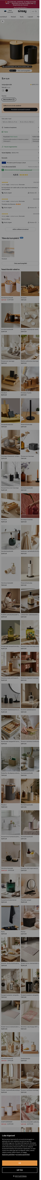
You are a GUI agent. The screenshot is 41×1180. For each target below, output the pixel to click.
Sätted (20, 1170)
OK (20, 1163)
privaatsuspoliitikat (23, 1154)
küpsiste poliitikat (8, 1154)
